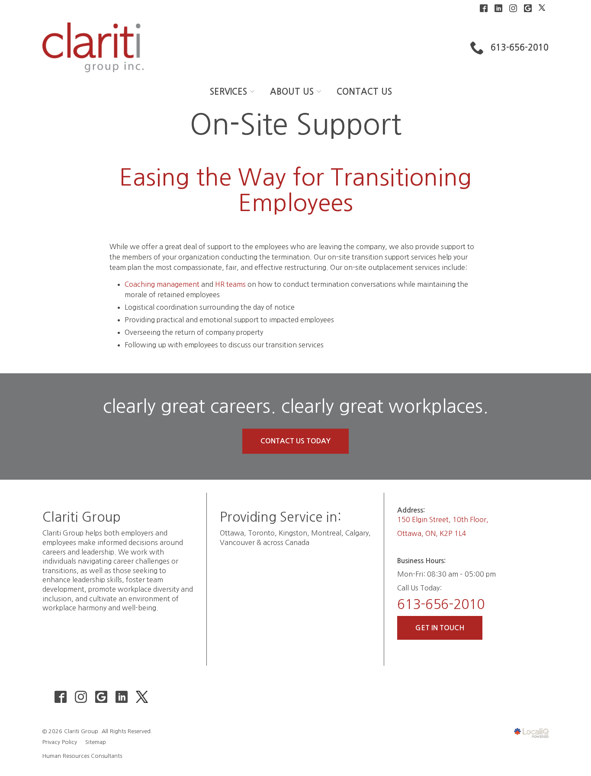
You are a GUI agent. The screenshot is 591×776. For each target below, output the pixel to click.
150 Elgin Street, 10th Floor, (442, 519)
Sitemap (95, 742)
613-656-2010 (441, 604)
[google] (101, 696)
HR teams (230, 284)
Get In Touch (439, 628)
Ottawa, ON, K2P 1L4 (431, 533)
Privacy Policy (59, 742)
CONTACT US (364, 91)
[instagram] (80, 696)
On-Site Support (295, 124)
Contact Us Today (295, 441)
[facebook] (60, 696)
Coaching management (162, 284)
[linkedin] (121, 696)
